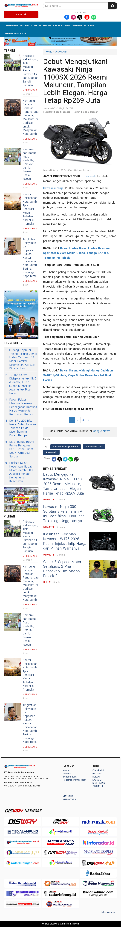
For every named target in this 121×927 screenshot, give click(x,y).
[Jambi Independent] (22, 842)
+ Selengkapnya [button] (107, 912)
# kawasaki (51, 452)
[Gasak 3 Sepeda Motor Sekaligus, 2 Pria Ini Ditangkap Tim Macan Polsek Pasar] (103, 569)
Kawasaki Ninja (53, 188)
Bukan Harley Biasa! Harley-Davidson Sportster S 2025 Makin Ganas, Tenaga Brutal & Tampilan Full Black (76, 253)
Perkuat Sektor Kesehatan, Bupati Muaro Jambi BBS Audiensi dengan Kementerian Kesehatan (19, 472)
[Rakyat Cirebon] (98, 832)
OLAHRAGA (36, 25)
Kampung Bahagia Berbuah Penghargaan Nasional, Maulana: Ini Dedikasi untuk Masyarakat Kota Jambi (31, 117)
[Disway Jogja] (98, 862)
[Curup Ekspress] (60, 883)
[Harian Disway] (60, 821)
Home (49, 52)
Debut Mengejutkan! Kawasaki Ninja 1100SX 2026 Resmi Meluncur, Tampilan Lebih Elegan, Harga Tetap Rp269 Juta (63, 484)
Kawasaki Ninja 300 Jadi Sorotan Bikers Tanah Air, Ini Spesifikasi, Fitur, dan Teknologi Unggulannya (64, 514)
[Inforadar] (98, 842)
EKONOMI (65, 25)
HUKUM (56, 25)
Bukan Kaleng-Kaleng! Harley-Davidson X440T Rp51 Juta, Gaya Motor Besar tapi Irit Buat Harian (78, 375)
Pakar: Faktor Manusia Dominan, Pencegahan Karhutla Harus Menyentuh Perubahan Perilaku (21, 407)
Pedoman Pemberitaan (74, 780)
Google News (101, 431)
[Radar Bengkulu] (22, 893)
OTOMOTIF (89, 25)
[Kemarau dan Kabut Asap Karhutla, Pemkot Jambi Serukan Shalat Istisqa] (12, 156)
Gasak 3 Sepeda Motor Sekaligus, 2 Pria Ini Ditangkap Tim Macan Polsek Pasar (62, 569)
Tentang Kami (70, 776)
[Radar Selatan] (60, 904)
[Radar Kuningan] (22, 862)
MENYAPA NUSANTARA (15, 33)
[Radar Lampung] (22, 852)
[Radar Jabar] (98, 873)
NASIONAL (25, 25)
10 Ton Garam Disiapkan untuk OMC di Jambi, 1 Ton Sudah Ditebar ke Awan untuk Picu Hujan (20, 384)
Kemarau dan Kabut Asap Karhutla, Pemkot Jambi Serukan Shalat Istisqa (29, 164)
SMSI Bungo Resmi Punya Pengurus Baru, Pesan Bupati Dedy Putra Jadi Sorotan (19, 449)
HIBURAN (47, 25)
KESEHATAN (77, 25)
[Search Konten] (112, 6)
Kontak (66, 770)
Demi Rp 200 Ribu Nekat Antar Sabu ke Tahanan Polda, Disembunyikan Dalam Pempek (20, 428)
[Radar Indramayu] (60, 832)
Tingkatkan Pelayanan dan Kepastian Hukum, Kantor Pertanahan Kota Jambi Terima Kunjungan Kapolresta (30, 257)
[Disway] (22, 821)
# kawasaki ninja (94, 446)
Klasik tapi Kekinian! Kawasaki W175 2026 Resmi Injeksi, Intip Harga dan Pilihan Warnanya (64, 541)
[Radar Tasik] (98, 821)
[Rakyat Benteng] (22, 904)
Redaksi (67, 773)
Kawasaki (90, 176)
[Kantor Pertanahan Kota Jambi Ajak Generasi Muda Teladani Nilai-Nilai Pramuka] (12, 201)
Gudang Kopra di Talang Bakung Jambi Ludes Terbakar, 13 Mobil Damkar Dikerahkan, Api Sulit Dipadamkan (21, 359)
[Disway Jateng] (60, 852)
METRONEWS (12, 25)
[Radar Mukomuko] (98, 883)
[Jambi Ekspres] (60, 842)
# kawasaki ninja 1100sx (65, 446)
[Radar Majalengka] (60, 862)
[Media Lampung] (22, 832)
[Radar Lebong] (60, 893)
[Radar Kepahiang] (22, 883)
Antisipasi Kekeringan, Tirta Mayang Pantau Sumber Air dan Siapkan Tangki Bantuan (30, 70)
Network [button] (21, 14)
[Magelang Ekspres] (98, 852)
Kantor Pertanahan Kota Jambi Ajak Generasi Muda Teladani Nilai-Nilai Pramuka (30, 209)
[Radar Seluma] (98, 893)
